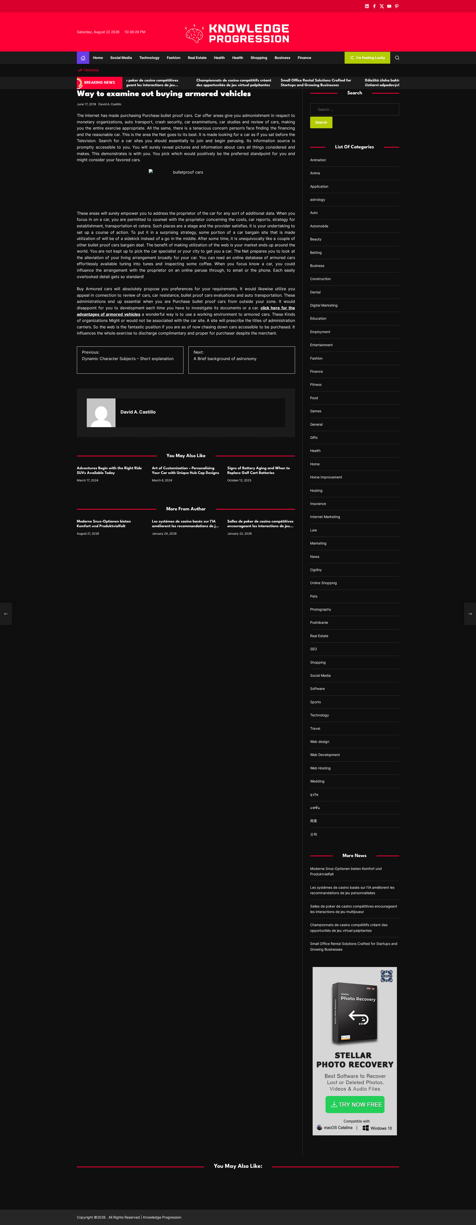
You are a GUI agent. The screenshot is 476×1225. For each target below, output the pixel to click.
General (316, 424)
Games (315, 411)
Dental (315, 292)
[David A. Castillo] (101, 412)
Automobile (319, 226)
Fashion (173, 57)
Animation (318, 160)
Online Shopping (323, 583)
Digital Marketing (324, 305)
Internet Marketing (325, 517)
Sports (315, 702)
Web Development (325, 755)
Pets (313, 596)
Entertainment (321, 345)
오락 (313, 834)
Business (282, 57)
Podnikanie (319, 622)
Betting (316, 252)
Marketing (318, 543)
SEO (313, 649)
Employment (320, 332)
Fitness (316, 384)
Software (317, 688)
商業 (313, 821)
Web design (319, 741)
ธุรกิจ (314, 794)
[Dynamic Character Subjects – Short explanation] (6, 614)
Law (313, 530)
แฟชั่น (315, 808)
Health (219, 57)
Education (318, 318)
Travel (315, 728)
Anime (315, 173)
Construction (320, 279)
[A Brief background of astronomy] (470, 614)
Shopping (259, 57)
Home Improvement (326, 477)
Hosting (316, 490)
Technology (149, 57)
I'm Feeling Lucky (370, 57)
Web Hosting (320, 768)
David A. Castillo (109, 104)
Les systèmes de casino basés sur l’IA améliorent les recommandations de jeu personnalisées (186, 526)
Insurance (318, 503)
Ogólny (316, 570)
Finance (304, 57)
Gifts (314, 437)
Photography (320, 609)
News (314, 556)
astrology (317, 199)
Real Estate (197, 57)
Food (314, 398)
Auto (314, 212)
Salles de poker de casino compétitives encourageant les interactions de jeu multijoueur (260, 526)
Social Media (121, 57)
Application (319, 186)
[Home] (83, 58)
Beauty (316, 239)
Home (98, 57)
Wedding (317, 781)
